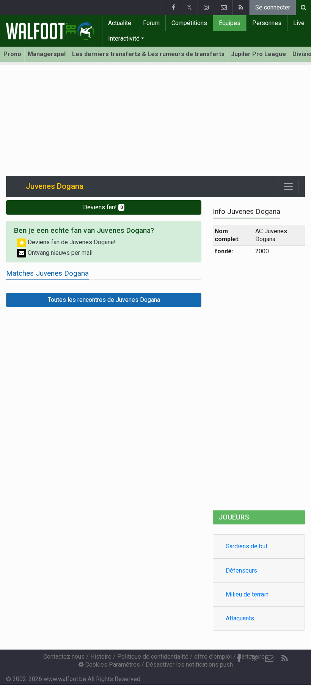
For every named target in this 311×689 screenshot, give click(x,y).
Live (299, 23)
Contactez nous (64, 656)
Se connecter (272, 7)
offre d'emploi (213, 656)
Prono (12, 54)
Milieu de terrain (247, 594)
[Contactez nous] (223, 7)
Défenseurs (241, 570)
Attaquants (240, 618)
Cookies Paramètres (112, 664)
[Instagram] (206, 7)
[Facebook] (173, 7)
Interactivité (124, 38)
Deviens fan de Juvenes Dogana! (71, 242)
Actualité (119, 23)
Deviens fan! (103, 207)
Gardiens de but (246, 546)
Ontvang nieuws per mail (59, 252)
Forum (151, 23)
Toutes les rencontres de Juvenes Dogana (104, 299)
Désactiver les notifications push (189, 664)
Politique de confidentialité (152, 656)
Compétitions (189, 23)
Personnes (266, 23)
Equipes (229, 23)
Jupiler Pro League (258, 54)
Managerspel (47, 54)
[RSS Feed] (240, 7)
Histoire (101, 656)
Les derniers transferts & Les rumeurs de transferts (148, 54)
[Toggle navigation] (288, 186)
